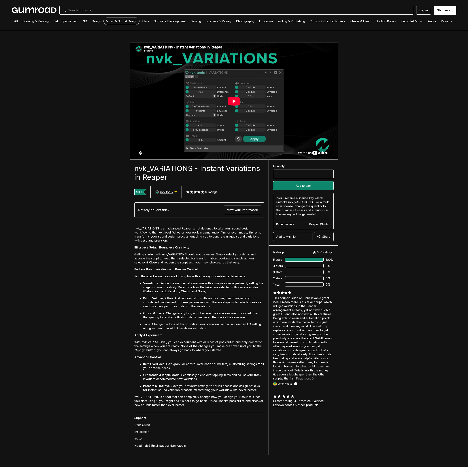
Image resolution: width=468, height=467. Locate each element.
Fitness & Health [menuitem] (361, 21)
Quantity (279, 166)
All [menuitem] (16, 21)
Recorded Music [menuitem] (412, 21)
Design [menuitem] (96, 21)
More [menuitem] (444, 21)
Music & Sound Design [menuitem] (121, 21)
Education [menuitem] (266, 21)
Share (326, 236)
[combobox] (239, 10)
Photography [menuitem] (245, 21)
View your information (242, 210)
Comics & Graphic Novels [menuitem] (327, 21)
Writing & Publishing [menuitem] (291, 21)
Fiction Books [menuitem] (386, 21)
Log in (423, 10)
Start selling (445, 10)
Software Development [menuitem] (170, 21)
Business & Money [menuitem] (218, 21)
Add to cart (303, 185)
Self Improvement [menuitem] (65, 21)
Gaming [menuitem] (195, 21)
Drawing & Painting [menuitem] (35, 21)
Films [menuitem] (145, 21)
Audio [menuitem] (432, 21)
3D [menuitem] (85, 21)
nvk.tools (168, 192)
